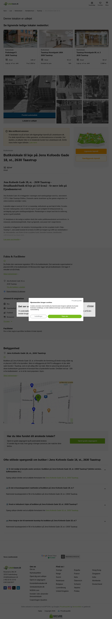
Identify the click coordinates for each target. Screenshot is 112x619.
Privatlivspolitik (77, 301)
